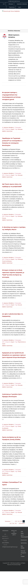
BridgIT (19, 564)
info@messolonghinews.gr (14, 1)
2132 (10, 523)
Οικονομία (20, 129)
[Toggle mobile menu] (25, 11)
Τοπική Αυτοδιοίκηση (7, 261)
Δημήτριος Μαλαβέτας (9, 127)
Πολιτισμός (20, 259)
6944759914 (5, 542)
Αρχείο (12, 129)
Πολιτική (4, 218)
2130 (21, 521)
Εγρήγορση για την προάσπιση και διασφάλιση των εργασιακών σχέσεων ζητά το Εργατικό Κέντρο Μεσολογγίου (14, 355)
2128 (16, 521)
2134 (16, 523)
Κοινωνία (20, 305)
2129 (18, 521)
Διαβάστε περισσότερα (7, 131)
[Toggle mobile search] (22, 11)
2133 (13, 523)
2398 (20, 523)
